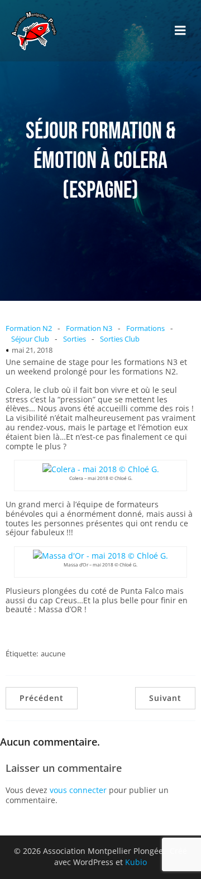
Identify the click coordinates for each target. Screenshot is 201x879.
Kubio (136, 862)
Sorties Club (120, 339)
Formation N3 (89, 328)
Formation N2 (29, 328)
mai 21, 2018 (32, 350)
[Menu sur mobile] (180, 30)
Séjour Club (30, 339)
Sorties (74, 339)
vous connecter (78, 790)
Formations (145, 328)
